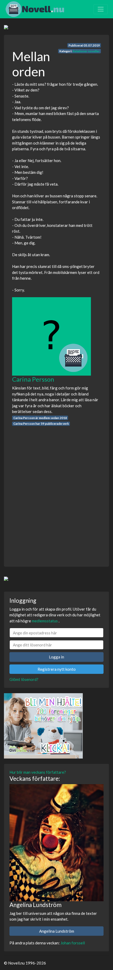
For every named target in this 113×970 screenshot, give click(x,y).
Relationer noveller (86, 51)
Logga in (56, 657)
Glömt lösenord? (23, 679)
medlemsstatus (45, 620)
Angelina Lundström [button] (56, 931)
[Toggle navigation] (101, 9)
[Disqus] (56, 491)
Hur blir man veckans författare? (37, 772)
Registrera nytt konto (57, 669)
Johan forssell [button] (72, 942)
